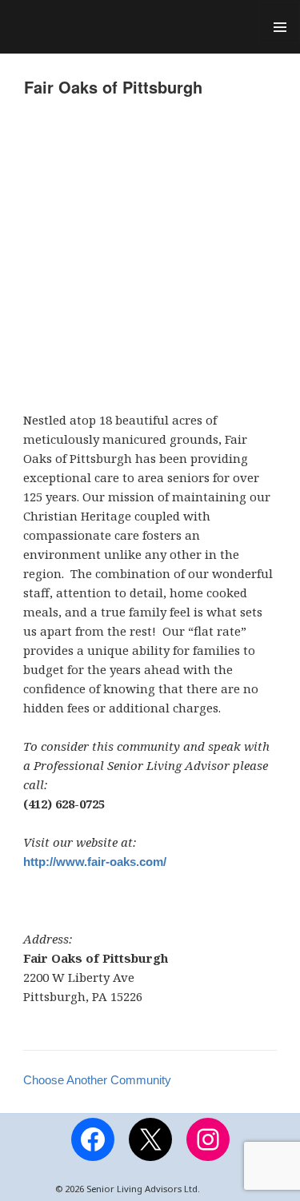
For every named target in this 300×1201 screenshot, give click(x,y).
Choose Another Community (97, 1080)
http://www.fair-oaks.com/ (94, 861)
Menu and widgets (279, 22)
